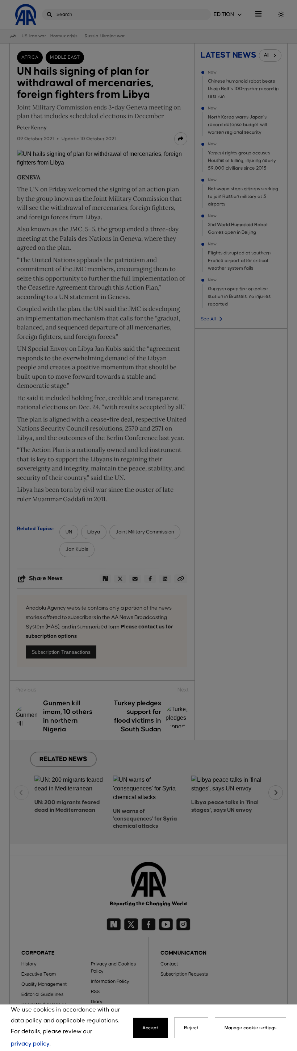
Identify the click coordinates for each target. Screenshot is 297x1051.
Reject (191, 1027)
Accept (150, 1027)
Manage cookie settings (250, 1027)
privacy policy (30, 1044)
